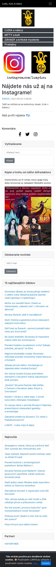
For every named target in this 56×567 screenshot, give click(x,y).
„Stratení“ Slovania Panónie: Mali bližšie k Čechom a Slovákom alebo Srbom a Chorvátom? (24, 388)
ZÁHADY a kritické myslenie (22, 39)
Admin (6, 98)
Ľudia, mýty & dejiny (12, 3)
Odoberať (11, 271)
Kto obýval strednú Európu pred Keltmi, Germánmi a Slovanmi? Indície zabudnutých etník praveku (26, 376)
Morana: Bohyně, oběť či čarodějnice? (23, 314)
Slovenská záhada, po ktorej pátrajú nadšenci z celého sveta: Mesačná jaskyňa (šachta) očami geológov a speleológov (27, 294)
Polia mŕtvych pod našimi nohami (21, 524)
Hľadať (9, 160)
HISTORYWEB (11, 543)
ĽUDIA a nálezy (14, 30)
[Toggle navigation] (50, 3)
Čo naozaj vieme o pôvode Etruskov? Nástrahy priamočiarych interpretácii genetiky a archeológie (28, 408)
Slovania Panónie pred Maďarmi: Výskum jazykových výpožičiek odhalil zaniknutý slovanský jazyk (25, 473)
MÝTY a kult (12, 35)
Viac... (36, 563)
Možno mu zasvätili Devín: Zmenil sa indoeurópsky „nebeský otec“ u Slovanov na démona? (26, 306)
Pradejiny (10, 44)
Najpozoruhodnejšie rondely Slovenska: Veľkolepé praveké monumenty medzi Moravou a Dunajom (28, 356)
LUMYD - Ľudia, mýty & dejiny (19, 425)
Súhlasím (46, 563)
